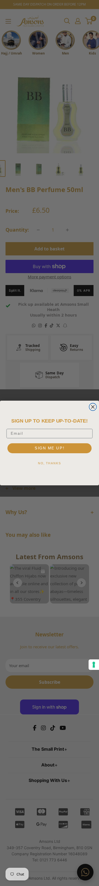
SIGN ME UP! (49, 448)
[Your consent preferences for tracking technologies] (94, 664)
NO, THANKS (49, 463)
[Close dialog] (93, 407)
